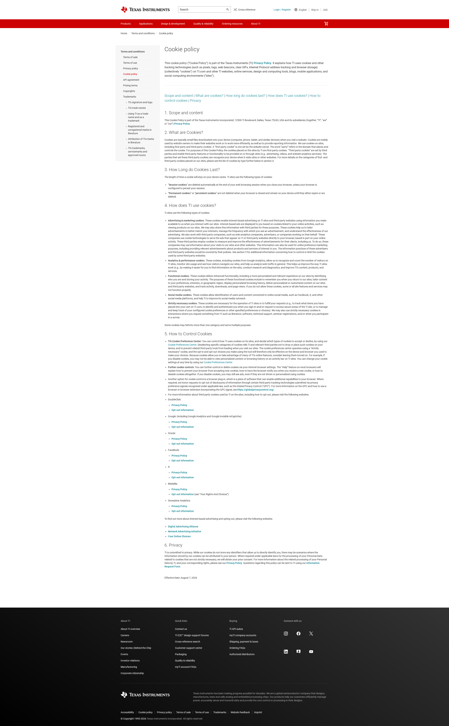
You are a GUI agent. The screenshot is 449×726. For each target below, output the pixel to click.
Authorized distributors (241, 654)
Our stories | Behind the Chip (136, 648)
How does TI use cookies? (287, 96)
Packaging (181, 654)
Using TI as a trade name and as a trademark (138, 117)
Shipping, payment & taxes (243, 641)
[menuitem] (326, 23)
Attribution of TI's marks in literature (141, 141)
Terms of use (130, 62)
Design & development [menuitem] (173, 23)
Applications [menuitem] (146, 23)
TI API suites (236, 629)
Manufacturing (129, 666)
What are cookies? (209, 96)
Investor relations (130, 660)
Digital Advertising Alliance (183, 526)
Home (124, 33)
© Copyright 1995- (133, 718)
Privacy (195, 100)
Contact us (181, 629)
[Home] (145, 9)
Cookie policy (130, 74)
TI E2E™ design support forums (192, 635)
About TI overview (130, 629)
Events (124, 654)
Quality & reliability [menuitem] (203, 23)
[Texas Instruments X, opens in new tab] (311, 634)
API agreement (131, 79)
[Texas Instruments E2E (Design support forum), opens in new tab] (298, 652)
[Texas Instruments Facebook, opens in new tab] (298, 634)
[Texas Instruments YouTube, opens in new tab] (311, 652)
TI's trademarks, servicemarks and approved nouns (137, 151)
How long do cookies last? (245, 96)
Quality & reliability (185, 660)
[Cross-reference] (270, 23)
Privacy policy (130, 68)
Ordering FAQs (237, 648)
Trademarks (129, 96)
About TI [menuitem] (255, 23)
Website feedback (240, 712)
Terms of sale (130, 57)
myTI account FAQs (185, 666)
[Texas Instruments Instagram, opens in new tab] (286, 634)
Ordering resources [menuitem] (232, 23)
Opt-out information (183, 410)
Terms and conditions (143, 33)
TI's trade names (137, 107)
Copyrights (129, 91)
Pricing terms (130, 85)
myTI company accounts (242, 635)
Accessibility (127, 712)
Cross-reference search (187, 641)
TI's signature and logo (140, 102)
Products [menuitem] (126, 23)
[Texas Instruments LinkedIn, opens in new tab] (286, 652)
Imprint (258, 712)
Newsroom (127, 641)
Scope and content (179, 96)
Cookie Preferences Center (182, 344)
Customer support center (188, 648)
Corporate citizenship (132, 673)
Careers (125, 635)
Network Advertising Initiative (184, 531)
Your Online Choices (179, 536)
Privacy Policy (179, 405)
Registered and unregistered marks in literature (140, 130)
